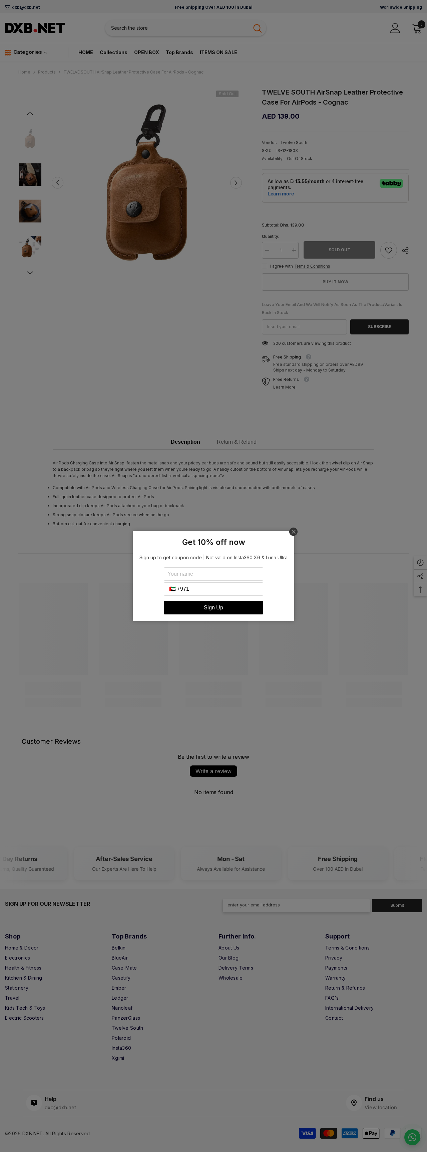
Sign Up (213, 607)
